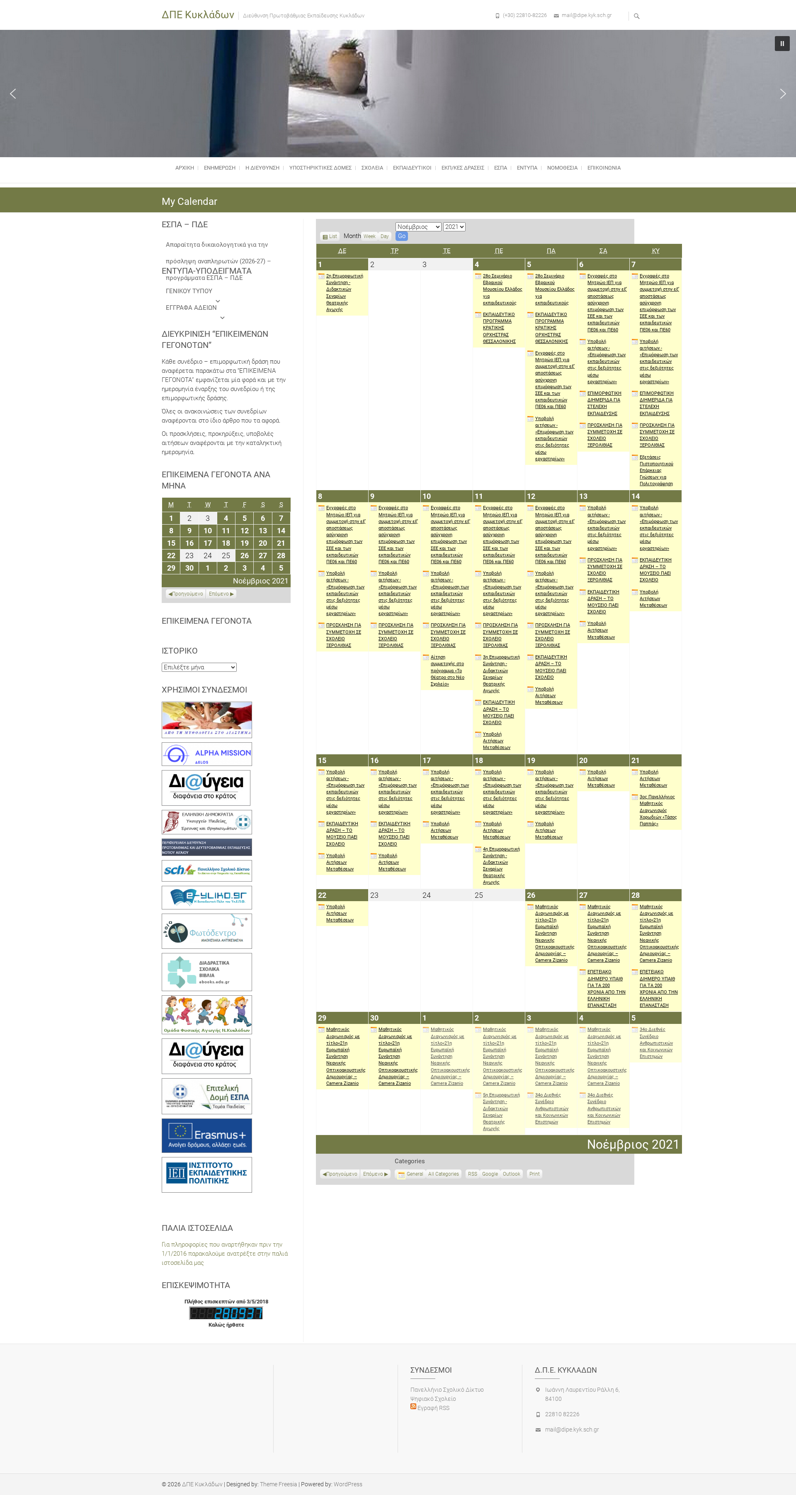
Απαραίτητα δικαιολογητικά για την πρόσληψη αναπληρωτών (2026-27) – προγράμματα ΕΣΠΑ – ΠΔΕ (218, 247)
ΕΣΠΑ (500, 168)
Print (535, 1175)
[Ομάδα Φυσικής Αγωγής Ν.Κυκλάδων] (207, 1000)
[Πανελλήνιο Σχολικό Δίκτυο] (207, 864)
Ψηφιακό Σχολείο (433, 1398)
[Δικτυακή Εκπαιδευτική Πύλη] (207, 890)
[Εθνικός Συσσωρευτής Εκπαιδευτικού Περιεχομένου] (207, 918)
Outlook (511, 1175)
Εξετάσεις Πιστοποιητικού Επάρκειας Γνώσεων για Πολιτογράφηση (656, 471)
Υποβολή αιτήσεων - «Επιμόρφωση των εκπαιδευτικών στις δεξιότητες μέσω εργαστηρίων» (554, 439)
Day (385, 236)
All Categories (443, 1174)
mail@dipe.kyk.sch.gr (587, 15)
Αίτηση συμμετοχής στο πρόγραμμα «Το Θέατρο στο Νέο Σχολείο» (447, 670)
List (333, 237)
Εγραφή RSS (432, 1408)
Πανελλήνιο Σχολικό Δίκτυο (447, 1389)
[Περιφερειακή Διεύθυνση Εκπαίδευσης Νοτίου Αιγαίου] (207, 843)
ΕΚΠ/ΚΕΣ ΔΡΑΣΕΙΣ (463, 168)
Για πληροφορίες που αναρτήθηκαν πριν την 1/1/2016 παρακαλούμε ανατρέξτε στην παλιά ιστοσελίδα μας (225, 1253)
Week (370, 236)
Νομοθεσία (562, 168)
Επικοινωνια (604, 168)
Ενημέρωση (219, 168)
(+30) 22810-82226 (525, 15)
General (415, 1174)
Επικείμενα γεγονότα (207, 621)
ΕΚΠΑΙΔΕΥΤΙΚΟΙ (412, 168)
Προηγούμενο (341, 1174)
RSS (472, 1174)
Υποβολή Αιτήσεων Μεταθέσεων (496, 741)
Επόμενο (373, 1174)
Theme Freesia (278, 1484)
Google (490, 1175)
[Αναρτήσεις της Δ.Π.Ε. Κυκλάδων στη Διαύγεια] (206, 774)
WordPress (348, 1484)
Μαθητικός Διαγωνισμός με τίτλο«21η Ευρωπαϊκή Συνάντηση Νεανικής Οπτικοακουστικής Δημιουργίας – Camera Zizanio (555, 933)
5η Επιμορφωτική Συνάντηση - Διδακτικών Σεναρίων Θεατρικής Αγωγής (501, 1111)
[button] (12, 93)
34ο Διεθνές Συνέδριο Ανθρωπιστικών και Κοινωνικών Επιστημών (551, 1108)
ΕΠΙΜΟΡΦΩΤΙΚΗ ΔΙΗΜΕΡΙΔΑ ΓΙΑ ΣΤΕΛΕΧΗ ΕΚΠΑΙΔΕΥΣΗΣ (604, 403)
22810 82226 (562, 1414)
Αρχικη (184, 168)
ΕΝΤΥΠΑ (527, 168)
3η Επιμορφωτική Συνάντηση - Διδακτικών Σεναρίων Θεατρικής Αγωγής (501, 673)
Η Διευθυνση (262, 168)
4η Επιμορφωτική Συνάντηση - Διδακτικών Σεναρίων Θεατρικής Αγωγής (501, 865)
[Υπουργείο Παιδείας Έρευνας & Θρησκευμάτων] (207, 814)
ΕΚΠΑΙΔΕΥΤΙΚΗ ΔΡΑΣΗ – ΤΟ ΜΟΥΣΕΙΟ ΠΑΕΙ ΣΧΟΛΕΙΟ (499, 712)
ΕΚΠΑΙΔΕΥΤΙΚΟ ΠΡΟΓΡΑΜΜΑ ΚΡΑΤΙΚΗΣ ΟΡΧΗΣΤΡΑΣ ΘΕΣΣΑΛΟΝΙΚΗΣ (499, 328)
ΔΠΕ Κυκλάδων (198, 15)
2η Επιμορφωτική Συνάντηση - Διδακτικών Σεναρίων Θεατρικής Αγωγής (344, 292)
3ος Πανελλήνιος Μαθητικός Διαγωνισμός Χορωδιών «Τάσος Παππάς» (658, 810)
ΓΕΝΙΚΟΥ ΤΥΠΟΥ (189, 291)
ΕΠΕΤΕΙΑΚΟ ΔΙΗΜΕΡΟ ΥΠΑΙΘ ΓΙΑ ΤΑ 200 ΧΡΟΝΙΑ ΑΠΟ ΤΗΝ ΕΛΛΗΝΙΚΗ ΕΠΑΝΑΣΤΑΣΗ (606, 988)
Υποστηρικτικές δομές (320, 168)
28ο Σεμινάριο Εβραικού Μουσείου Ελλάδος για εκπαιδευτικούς (502, 289)
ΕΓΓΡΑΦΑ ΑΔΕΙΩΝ (191, 307)
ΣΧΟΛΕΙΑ (372, 168)
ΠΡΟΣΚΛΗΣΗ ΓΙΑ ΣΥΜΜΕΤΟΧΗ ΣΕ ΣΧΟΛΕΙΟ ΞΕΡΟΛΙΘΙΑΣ (604, 435)
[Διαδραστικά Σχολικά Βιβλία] (207, 957)
